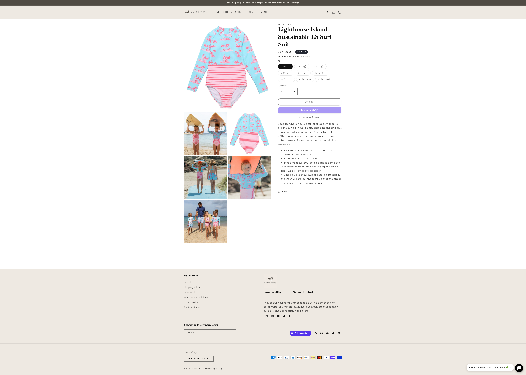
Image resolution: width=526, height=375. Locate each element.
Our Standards (192, 307)
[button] (227, 12)
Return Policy (191, 292)
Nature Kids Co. (198, 368)
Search (187, 282)
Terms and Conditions (196, 297)
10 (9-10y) (322, 73)
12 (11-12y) (288, 80)
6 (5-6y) (287, 73)
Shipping (282, 56)
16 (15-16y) (325, 80)
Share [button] (284, 191)
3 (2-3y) (303, 67)
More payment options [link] (310, 117)
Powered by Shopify (213, 368)
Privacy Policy (191, 302)
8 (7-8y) (304, 73)
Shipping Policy (192, 287)
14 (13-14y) (306, 80)
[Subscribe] (232, 332)
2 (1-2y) (287, 67)
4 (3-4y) (320, 67)
